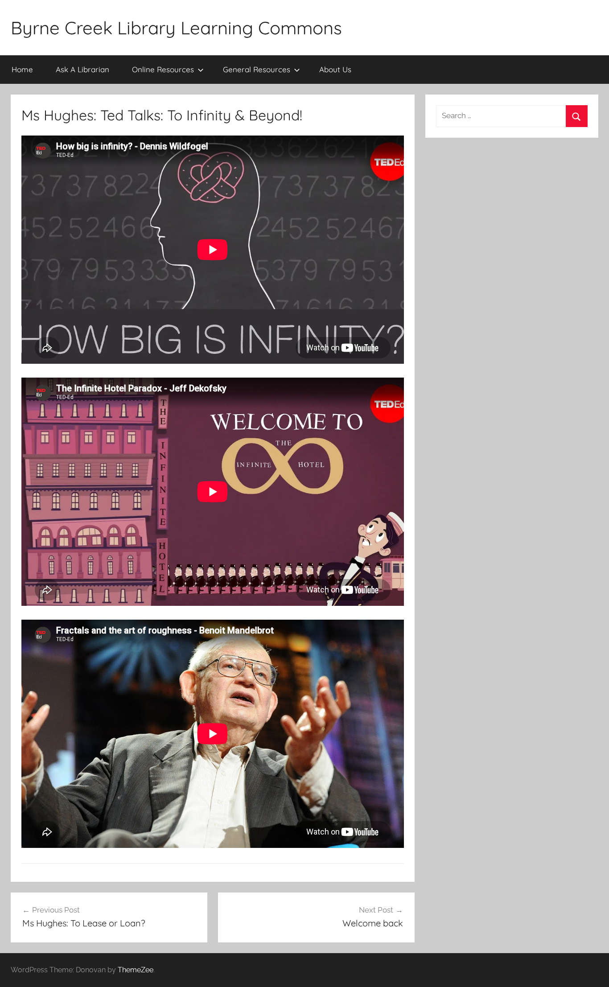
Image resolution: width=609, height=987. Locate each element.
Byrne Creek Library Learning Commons (176, 27)
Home (22, 69)
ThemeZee (135, 970)
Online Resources (163, 69)
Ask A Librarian (82, 69)
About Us (335, 69)
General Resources (256, 69)
